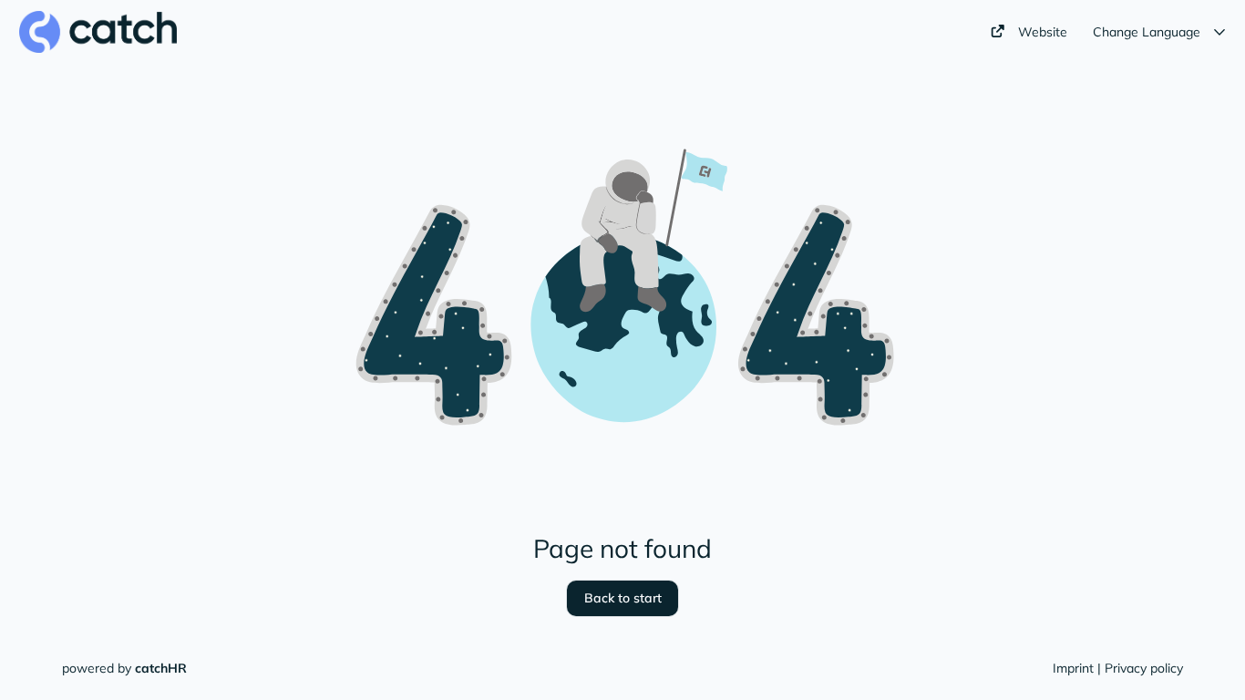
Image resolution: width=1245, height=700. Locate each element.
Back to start (623, 598)
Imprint (1073, 668)
